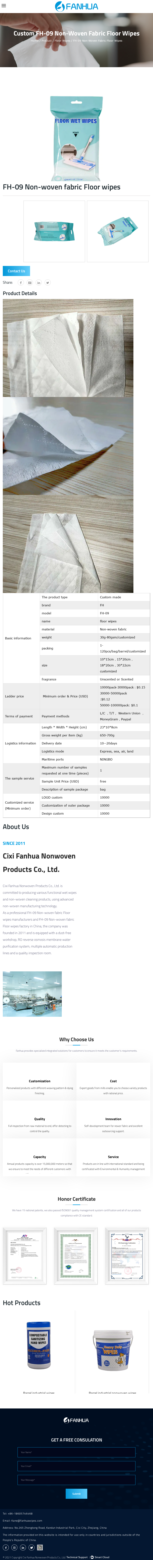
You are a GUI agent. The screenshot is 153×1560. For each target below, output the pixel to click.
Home (35, 40)
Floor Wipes (62, 40)
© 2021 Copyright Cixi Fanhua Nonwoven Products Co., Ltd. (34, 1557)
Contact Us (16, 271)
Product (47, 40)
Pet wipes (112, 1393)
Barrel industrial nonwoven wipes (39, 1393)
